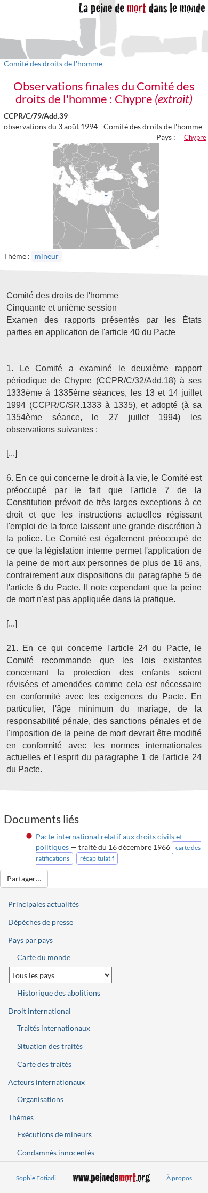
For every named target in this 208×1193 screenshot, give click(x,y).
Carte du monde (43, 957)
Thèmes (21, 1117)
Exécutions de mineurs (54, 1134)
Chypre (195, 137)
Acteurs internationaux (46, 1082)
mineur (47, 256)
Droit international (39, 1010)
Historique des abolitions (58, 992)
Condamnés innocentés (55, 1152)
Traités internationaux (53, 1027)
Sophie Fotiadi (36, 1178)
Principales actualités (43, 903)
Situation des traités (50, 1045)
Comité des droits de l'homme (53, 63)
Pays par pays (30, 940)
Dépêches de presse (40, 922)
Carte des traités (44, 1064)
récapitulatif (97, 858)
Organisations (40, 1099)
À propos (179, 1178)
